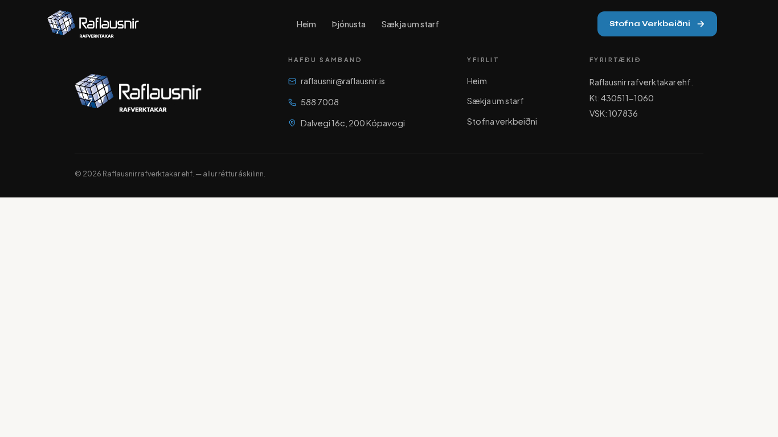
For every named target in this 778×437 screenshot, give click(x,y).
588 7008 (320, 102)
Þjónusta (349, 24)
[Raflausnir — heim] (93, 24)
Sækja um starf (410, 24)
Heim (306, 24)
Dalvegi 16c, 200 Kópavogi (353, 123)
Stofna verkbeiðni (502, 121)
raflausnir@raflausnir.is (343, 81)
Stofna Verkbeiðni (649, 23)
